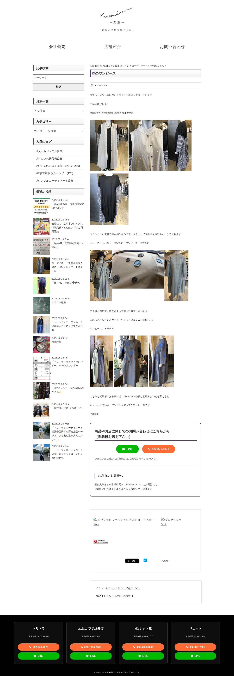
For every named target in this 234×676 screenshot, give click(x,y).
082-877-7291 (197, 647)
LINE (129, 449)
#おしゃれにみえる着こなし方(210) (58, 165)
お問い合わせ (172, 46)
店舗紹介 (112, 46)
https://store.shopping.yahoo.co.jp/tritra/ (111, 112)
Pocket (165, 560)
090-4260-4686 (144, 647)
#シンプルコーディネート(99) (54, 180)
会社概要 (57, 46)
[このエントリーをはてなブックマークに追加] (145, 560)
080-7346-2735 (92, 647)
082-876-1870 (160, 449)
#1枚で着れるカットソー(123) (54, 173)
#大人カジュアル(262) (49, 151)
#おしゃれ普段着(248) (49, 158)
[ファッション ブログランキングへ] (101, 541)
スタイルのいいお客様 (119, 595)
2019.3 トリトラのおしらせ (123, 588)
